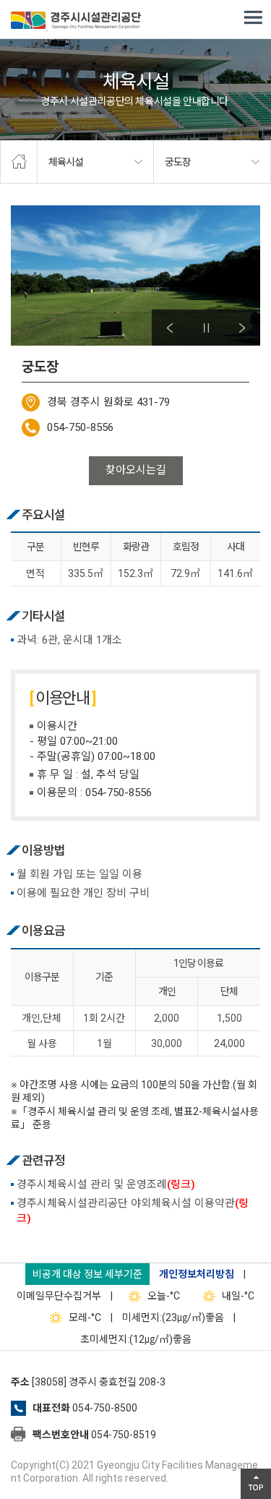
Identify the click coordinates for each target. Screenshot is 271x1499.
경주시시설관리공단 (76, 22)
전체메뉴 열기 (253, 18)
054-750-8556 (80, 427)
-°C (163, 1296)
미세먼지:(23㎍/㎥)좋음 (173, 1317)
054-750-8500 (104, 1408)
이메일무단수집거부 (59, 1296)
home (19, 162)
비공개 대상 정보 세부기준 (87, 1274)
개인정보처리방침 (196, 1274)
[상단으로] (256, 1484)
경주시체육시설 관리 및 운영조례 (106, 1184)
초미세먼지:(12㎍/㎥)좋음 (136, 1339)
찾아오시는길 (136, 470)
